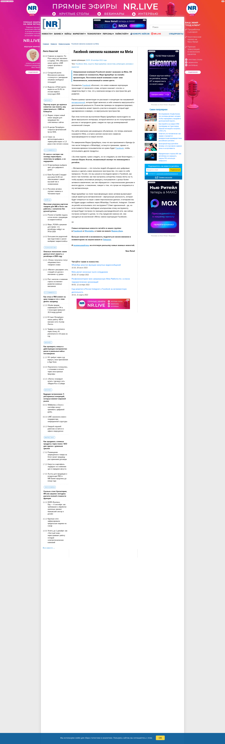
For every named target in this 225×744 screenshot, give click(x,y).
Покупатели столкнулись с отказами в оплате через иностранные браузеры (57, 370)
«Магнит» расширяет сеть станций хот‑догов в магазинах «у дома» (58, 272)
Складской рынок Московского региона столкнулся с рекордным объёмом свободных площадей (57, 77)
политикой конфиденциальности (167, 173)
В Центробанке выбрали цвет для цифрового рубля (57, 167)
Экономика (50, 487)
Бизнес (58, 34)
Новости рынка (64, 44)
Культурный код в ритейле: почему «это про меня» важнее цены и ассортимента (170, 146)
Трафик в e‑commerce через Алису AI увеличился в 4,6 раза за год (57, 332)
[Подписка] (179, 20)
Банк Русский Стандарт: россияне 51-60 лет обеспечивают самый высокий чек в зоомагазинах (57, 179)
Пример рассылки (165, 177)
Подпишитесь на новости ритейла (163, 166)
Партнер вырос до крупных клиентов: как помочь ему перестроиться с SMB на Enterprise (55, 108)
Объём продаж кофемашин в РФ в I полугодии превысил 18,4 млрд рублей (56, 308)
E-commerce (50, 150)
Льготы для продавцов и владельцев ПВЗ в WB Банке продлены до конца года (57, 477)
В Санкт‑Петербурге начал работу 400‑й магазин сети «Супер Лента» (56, 320)
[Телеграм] (152, 20)
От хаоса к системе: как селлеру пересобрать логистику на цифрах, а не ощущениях (54, 157)
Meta (85, 64)
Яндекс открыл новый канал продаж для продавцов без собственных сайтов (56, 118)
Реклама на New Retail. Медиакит (163, 105)
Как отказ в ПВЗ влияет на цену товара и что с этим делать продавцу (54, 299)
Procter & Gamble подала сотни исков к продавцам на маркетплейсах (57, 217)
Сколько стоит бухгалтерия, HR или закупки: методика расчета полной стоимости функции (55, 494)
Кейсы (68, 34)
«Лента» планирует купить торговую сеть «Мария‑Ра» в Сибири (56, 381)
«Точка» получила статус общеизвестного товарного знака (58, 262)
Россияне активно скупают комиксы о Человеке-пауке (55, 191)
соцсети (91, 64)
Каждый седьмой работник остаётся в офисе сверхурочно (56, 428)
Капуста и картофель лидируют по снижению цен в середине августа (57, 466)
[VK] (157, 20)
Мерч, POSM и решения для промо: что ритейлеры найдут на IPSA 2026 (57, 228)
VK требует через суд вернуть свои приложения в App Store (58, 359)
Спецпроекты (175, 34)
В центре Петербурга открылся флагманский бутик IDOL (57, 129)
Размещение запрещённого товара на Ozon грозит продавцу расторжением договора (57, 455)
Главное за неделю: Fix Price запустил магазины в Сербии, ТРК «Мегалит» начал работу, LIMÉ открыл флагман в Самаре (58, 62)
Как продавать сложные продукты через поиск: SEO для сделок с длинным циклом (55, 445)
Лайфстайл (121, 34)
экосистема (111, 64)
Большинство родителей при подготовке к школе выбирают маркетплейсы (57, 239)
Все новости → (49, 548)
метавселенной (78, 102)
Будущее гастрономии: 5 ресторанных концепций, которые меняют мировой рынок (54, 397)
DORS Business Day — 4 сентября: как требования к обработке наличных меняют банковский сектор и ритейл (57, 508)
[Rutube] (175, 20)
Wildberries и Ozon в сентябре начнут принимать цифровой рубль (56, 408)
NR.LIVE (157, 34)
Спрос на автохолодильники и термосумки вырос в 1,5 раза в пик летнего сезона (58, 140)
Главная (46, 44)
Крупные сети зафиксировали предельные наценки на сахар (57, 522)
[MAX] (161, 20)
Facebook (86, 85)
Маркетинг (79, 34)
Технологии (94, 34)
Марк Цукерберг (100, 64)
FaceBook (79, 64)
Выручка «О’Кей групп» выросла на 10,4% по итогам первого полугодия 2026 (57, 90)
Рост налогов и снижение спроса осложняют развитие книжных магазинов (58, 282)
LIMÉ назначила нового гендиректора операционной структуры (57, 419)
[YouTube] (170, 20)
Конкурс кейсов (141, 34)
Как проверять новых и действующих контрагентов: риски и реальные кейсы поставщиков (55, 350)
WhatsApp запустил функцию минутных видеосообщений (96, 265)
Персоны (108, 34)
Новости (47, 34)
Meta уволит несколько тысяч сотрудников (90, 272)
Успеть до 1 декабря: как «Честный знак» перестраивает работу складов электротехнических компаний (57, 536)
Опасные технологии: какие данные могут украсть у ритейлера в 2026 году (55, 254)
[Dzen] (166, 20)
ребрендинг (120, 64)
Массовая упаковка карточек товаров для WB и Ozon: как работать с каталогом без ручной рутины (55, 207)
